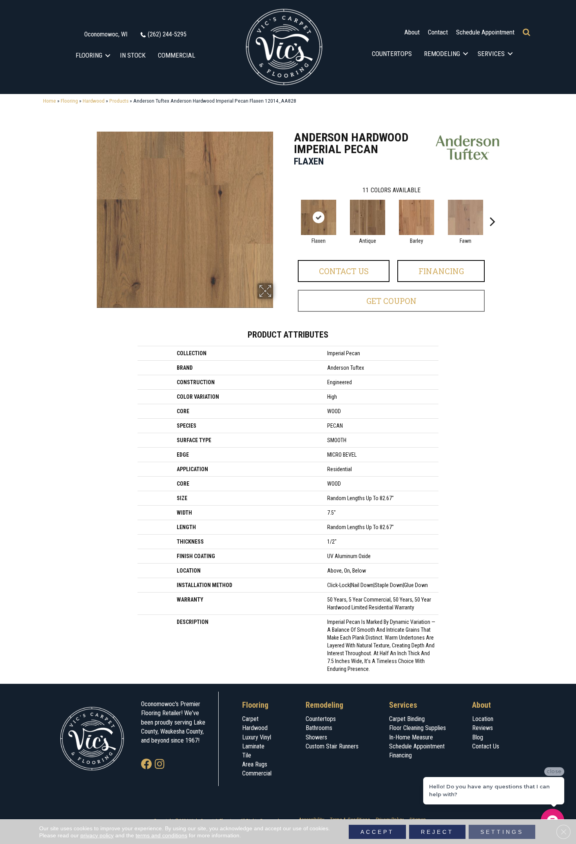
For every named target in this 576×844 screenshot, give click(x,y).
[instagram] (160, 765)
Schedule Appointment (485, 32)
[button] (108, 55)
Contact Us (344, 271)
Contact (438, 32)
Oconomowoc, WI (105, 34)
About (412, 32)
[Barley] (416, 217)
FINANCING (441, 271)
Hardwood (94, 101)
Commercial (176, 55)
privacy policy (97, 835)
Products (119, 101)
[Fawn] (465, 217)
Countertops (392, 54)
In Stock (133, 55)
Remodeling (442, 54)
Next (492, 209)
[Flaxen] (318, 217)
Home (49, 101)
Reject (437, 832)
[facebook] (146, 765)
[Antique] (367, 217)
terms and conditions (161, 835)
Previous (290, 209)
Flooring (89, 55)
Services (491, 54)
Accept (377, 832)
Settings (501, 832)
